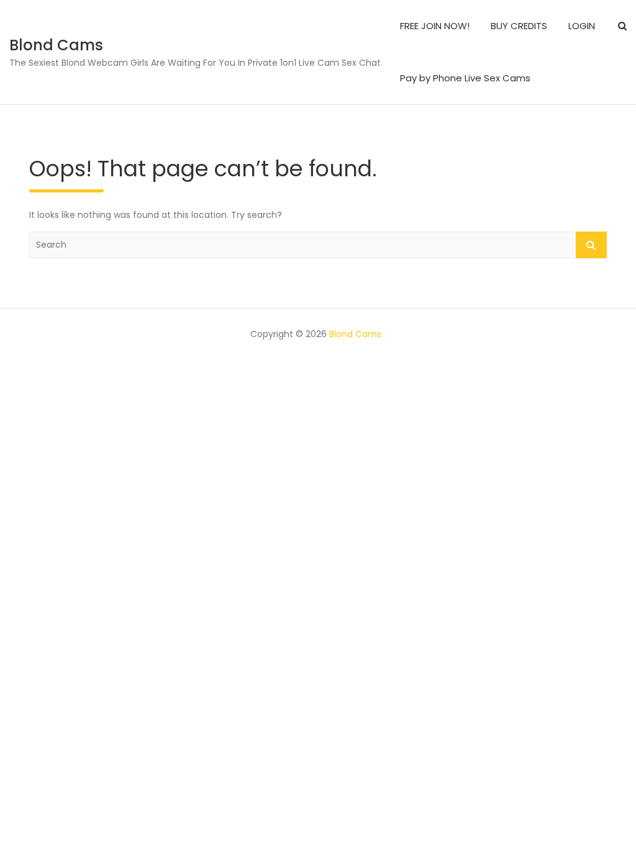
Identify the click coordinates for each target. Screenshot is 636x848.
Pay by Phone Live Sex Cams (465, 77)
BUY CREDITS (519, 25)
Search (591, 245)
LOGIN (581, 25)
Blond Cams (56, 45)
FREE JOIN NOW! (435, 25)
